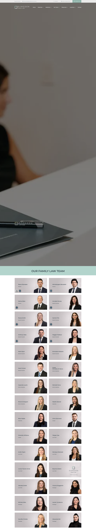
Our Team (56, 7)
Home (34, 7)
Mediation (48, 7)
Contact (79, 7)
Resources (64, 7)
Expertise (40, 7)
